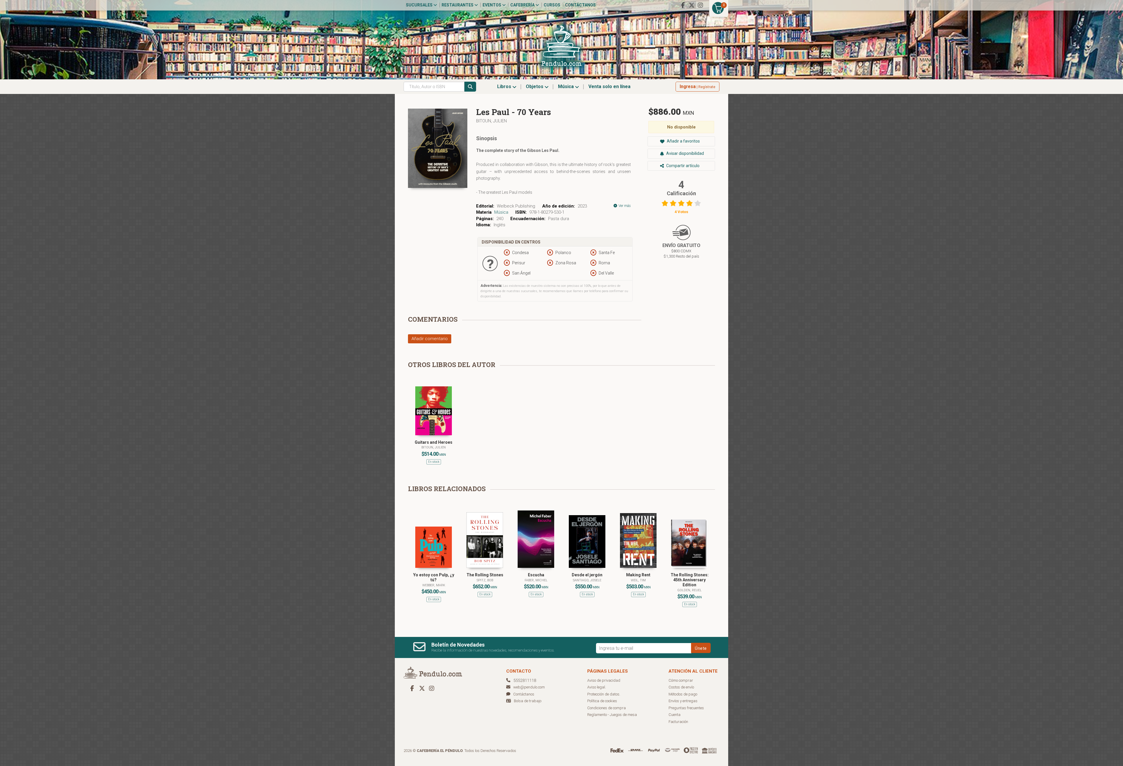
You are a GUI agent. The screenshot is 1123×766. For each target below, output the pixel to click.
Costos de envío (681, 687)
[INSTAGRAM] (700, 5)
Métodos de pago (683, 694)
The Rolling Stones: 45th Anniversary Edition (690, 580)
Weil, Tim (638, 580)
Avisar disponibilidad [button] (684, 153)
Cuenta (675, 714)
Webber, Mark (433, 585)
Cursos (552, 5)
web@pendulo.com (529, 687)
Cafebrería (522, 5)
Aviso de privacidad (603, 680)
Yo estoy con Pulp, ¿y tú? (433, 577)
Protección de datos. (603, 694)
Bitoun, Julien (491, 121)
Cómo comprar (681, 680)
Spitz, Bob (485, 580)
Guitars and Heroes (433, 442)
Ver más (624, 206)
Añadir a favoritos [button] (683, 141)
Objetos (535, 86)
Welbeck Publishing (516, 206)
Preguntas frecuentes (686, 708)
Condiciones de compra (606, 708)
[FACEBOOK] (682, 5)
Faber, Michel (536, 580)
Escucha (536, 575)
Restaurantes (458, 5)
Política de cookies (602, 701)
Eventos (492, 5)
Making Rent (638, 575)
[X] (691, 5)
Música (566, 86)
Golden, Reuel (689, 590)
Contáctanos (580, 5)
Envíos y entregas (683, 701)
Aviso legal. (596, 687)
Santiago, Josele (587, 580)
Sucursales (419, 5)
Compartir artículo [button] (682, 165)
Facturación (678, 721)
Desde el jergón (587, 575)
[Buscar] (470, 87)
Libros (504, 86)
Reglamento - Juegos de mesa (612, 714)
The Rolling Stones (484, 575)
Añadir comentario (429, 338)
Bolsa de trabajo (527, 701)
